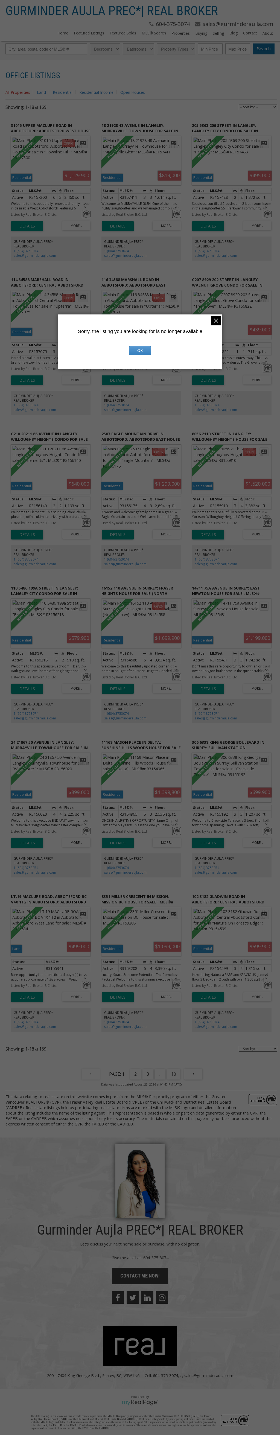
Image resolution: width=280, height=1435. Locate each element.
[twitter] (133, 1297)
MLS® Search (154, 33)
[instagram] (162, 1297)
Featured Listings (89, 33)
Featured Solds (123, 33)
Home (62, 33)
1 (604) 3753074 (26, 251)
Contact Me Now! (140, 1276)
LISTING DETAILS (27, 226)
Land (41, 92)
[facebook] (118, 1297)
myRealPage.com (140, 1402)
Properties (180, 33)
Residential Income (96, 92)
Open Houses (132, 92)
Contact (250, 33)
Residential (62, 92)
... (160, 1074)
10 (173, 1074)
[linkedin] (147, 1297)
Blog (233, 33)
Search (264, 48)
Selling (218, 33)
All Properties (17, 92)
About (267, 33)
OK (140, 350)
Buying (201, 33)
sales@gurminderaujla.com (35, 255)
